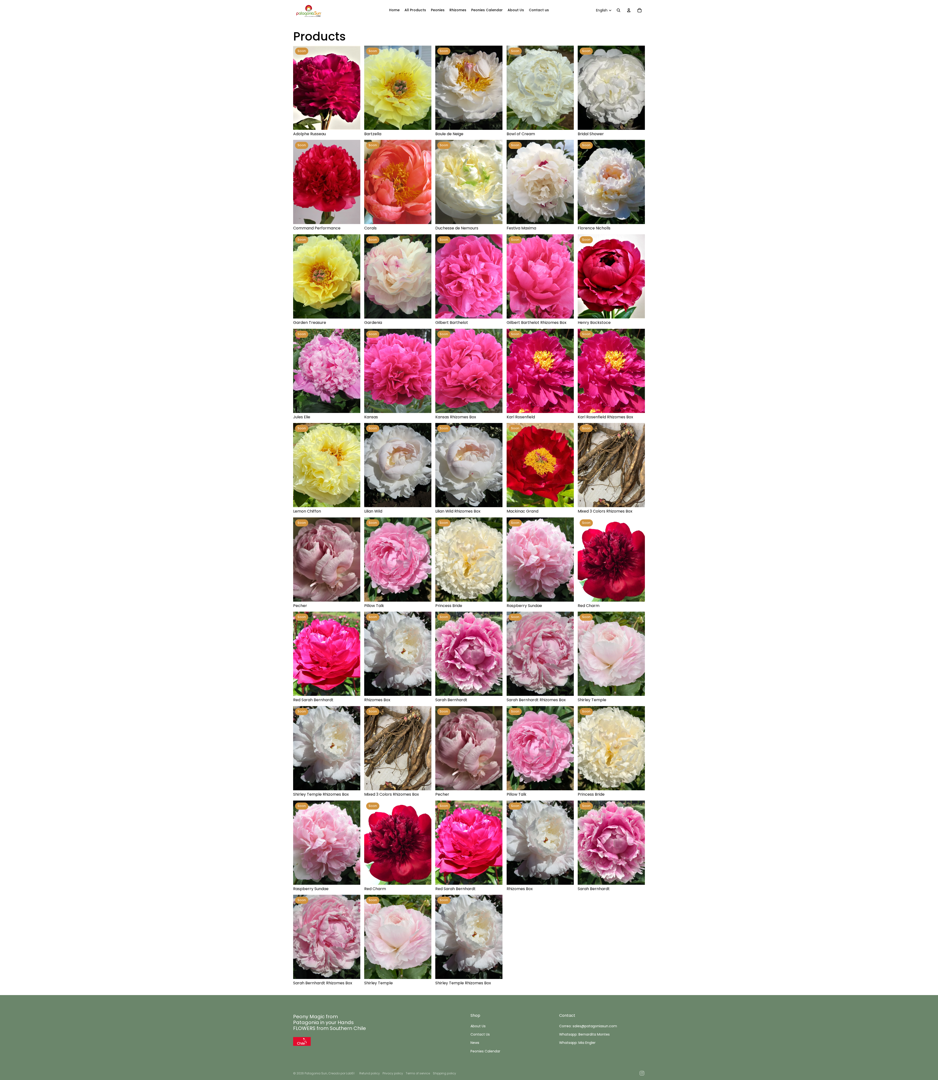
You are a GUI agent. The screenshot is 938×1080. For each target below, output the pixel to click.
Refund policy (369, 1073)
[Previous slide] (300, 87)
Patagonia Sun (316, 1073)
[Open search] (618, 10)
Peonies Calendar (485, 1051)
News (474, 1042)
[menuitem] (394, 10)
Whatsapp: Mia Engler (577, 1042)
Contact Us (480, 1034)
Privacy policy (393, 1073)
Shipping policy (444, 1073)
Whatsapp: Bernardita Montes (584, 1034)
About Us (478, 1026)
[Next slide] (353, 87)
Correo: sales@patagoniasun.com (588, 1026)
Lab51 (350, 1073)
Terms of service (418, 1073)
